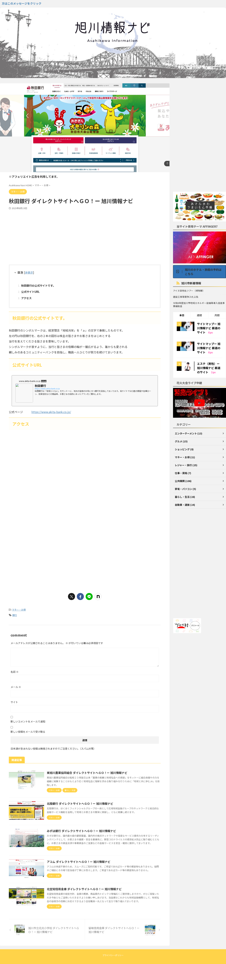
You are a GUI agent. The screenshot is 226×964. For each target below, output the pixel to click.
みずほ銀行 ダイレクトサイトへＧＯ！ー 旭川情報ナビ (81, 831)
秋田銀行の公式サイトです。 (38, 285)
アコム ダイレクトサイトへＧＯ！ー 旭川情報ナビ (78, 862)
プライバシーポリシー (113, 955)
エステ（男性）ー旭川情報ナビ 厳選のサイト (208, 368)
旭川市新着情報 (191, 283)
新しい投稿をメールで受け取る (28, 731)
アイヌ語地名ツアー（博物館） (189, 290)
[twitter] (71, 596)
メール (16, 687)
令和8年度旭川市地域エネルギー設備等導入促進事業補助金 (199, 304)
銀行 (14, 615)
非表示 (29, 272)
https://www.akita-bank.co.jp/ (51, 412)
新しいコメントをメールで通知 (28, 721)
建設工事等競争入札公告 (185, 296)
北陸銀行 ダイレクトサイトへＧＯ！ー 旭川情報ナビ (80, 803)
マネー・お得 (19, 609)
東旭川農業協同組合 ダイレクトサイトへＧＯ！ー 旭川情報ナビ (87, 773)
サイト (14, 702)
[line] (89, 596)
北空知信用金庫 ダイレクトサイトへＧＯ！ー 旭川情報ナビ (84, 889)
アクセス (26, 298)
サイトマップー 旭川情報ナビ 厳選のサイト (208, 328)
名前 (15, 671)
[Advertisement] (85, 236)
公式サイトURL (30, 291)
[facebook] (80, 596)
